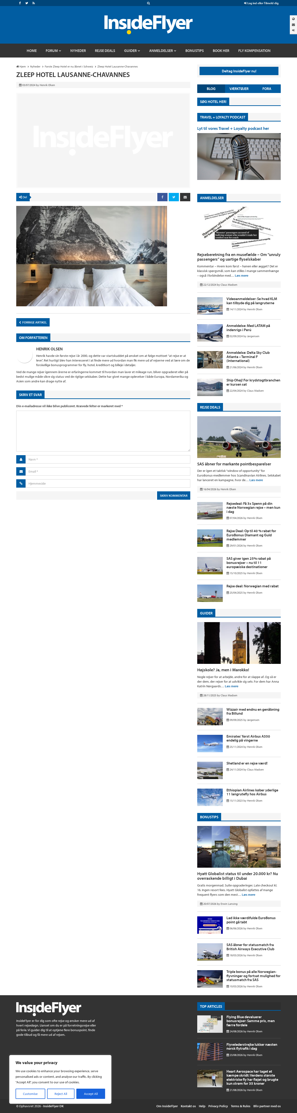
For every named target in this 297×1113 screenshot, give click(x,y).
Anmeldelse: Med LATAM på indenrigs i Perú (248, 327)
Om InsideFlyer (167, 1106)
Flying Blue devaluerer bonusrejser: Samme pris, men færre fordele (250, 1020)
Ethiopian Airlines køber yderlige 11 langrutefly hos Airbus (252, 792)
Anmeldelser (212, 197)
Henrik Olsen (49, 349)
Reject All (61, 1094)
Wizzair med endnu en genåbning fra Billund (252, 711)
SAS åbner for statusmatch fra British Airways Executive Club (250, 946)
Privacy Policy (218, 1106)
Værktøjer (239, 88)
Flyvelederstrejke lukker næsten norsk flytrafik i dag (251, 1046)
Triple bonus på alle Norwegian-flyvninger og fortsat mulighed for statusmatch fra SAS (253, 975)
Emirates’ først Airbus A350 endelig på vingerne (248, 738)
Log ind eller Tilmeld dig (262, 3)
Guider (206, 613)
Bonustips (209, 817)
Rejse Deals (210, 407)
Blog (211, 88)
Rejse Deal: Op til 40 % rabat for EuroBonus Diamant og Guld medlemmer (251, 534)
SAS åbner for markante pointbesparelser (234, 464)
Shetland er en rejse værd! (247, 763)
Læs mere (241, 275)
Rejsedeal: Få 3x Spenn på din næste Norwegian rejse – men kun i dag (253, 507)
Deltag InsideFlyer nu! (239, 71)
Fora (266, 88)
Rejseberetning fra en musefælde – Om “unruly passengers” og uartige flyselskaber (239, 257)
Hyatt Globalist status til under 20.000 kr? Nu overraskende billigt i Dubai (237, 876)
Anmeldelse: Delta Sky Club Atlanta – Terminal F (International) (248, 356)
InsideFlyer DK (53, 1106)
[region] (60, 1079)
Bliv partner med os (267, 1106)
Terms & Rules (240, 1106)
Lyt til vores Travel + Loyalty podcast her (233, 128)
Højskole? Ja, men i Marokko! (223, 669)
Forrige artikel (34, 322)
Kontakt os (188, 1106)
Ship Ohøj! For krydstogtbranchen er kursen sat (253, 382)
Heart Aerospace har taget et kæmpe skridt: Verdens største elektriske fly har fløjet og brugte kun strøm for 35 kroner (252, 1077)
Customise (30, 1094)
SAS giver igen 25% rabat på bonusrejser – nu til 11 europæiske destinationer (248, 562)
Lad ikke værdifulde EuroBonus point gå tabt (251, 919)
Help (202, 1106)
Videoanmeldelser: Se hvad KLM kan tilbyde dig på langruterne (251, 300)
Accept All (91, 1094)
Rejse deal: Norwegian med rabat (252, 586)
